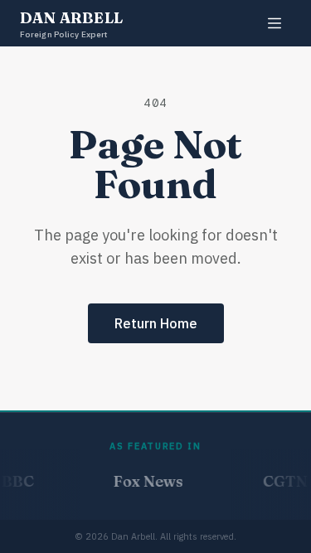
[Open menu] (274, 23)
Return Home (155, 323)
